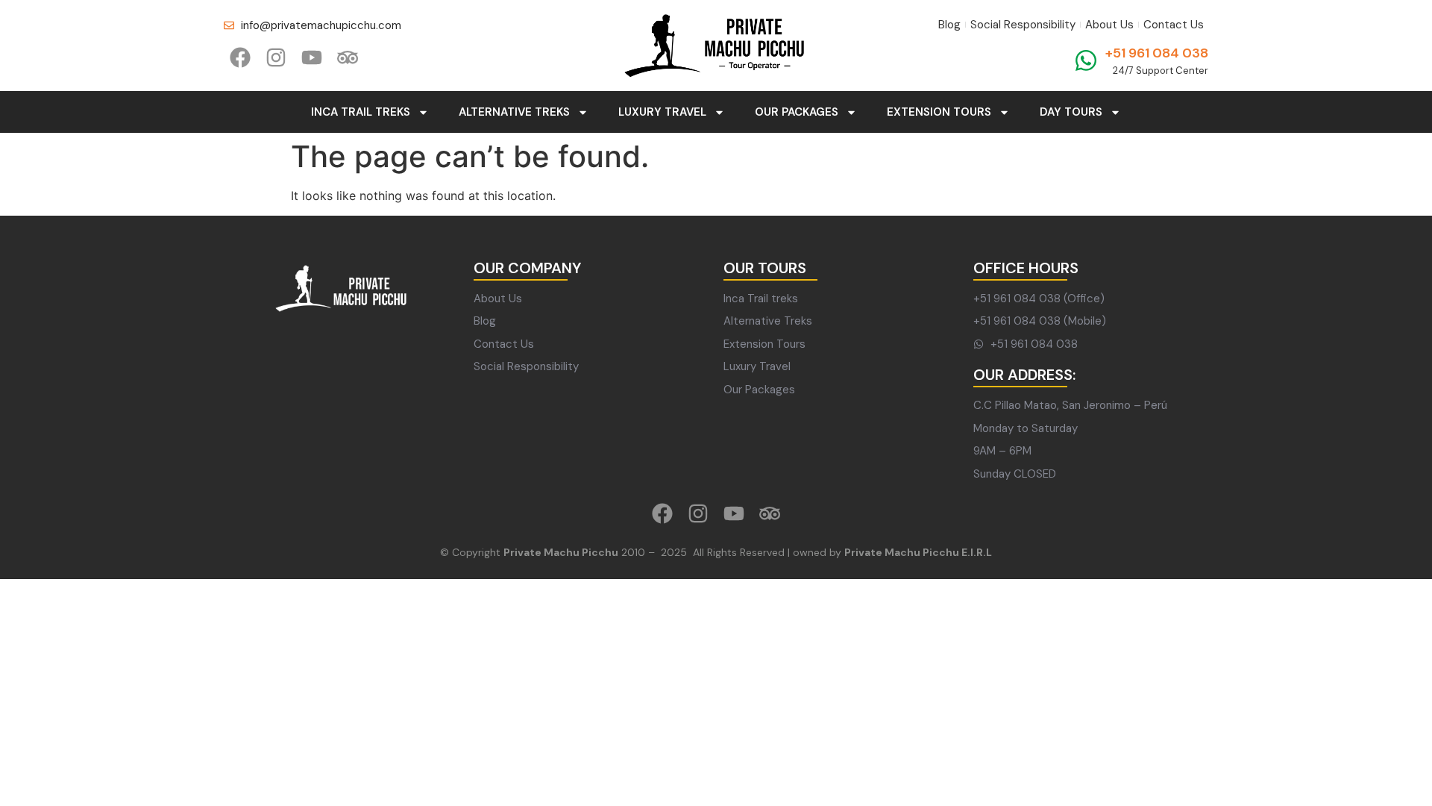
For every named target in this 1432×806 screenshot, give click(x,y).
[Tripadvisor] (347, 57)
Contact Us (1173, 24)
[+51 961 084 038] (1086, 60)
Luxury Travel (662, 111)
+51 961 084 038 (1156, 53)
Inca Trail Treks (360, 111)
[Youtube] (311, 57)
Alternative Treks (514, 111)
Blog (949, 24)
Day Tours (1071, 111)
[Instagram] (276, 57)
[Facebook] (240, 57)
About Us (1109, 24)
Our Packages (796, 111)
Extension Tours (939, 111)
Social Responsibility (1022, 24)
